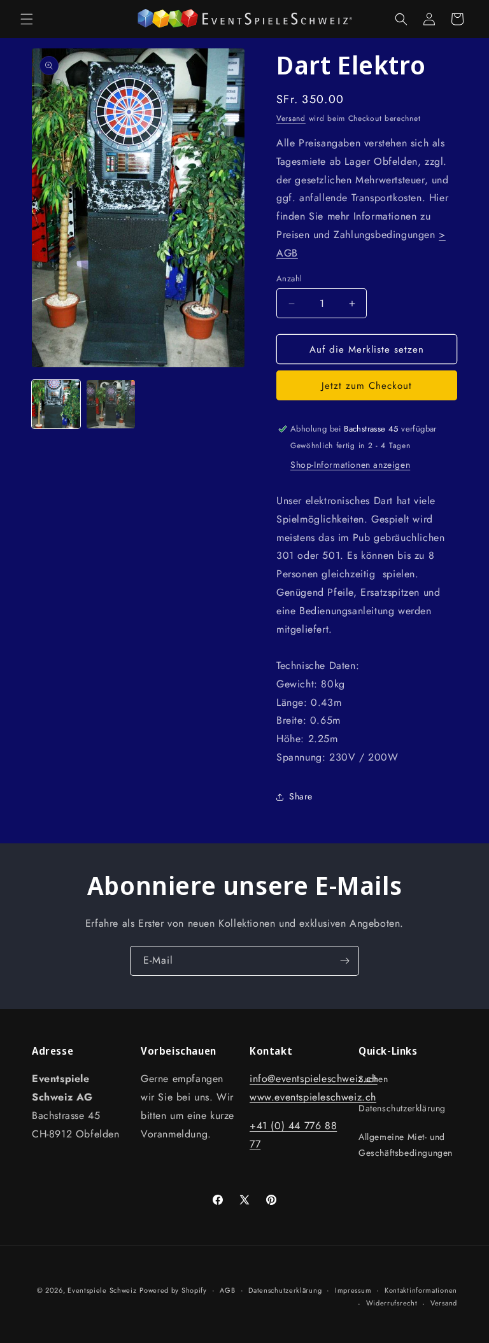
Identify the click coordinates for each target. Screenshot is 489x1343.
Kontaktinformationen (421, 1290)
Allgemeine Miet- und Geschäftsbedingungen (405, 1144)
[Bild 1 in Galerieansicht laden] (56, 404)
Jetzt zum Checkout (367, 386)
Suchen (373, 1078)
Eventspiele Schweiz (101, 1290)
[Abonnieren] (344, 961)
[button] (27, 19)
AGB (227, 1290)
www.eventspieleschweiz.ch (313, 1097)
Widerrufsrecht (392, 1303)
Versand (291, 118)
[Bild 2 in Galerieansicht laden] (111, 404)
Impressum (353, 1290)
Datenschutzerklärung (402, 1108)
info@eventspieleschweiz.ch (314, 1078)
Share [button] (301, 796)
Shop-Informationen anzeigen (350, 464)
